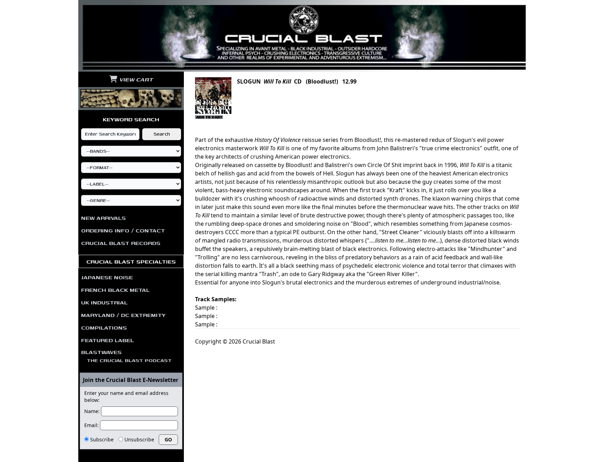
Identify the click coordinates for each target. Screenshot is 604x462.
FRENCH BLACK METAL (115, 290)
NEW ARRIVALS (103, 218)
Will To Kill (277, 81)
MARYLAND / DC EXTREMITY (123, 315)
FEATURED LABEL (107, 340)
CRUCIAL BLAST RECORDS (120, 243)
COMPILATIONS (104, 327)
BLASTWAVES (126, 356)
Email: (91, 425)
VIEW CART (135, 79)
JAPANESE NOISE (107, 277)
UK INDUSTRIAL (104, 302)
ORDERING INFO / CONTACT (123, 230)
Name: (92, 411)
